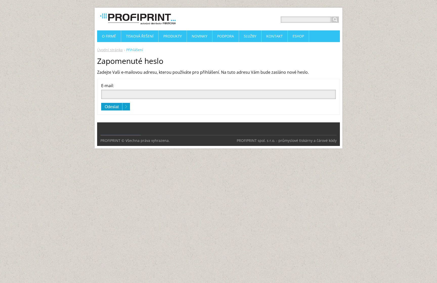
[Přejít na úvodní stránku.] (137, 26)
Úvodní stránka (110, 49)
